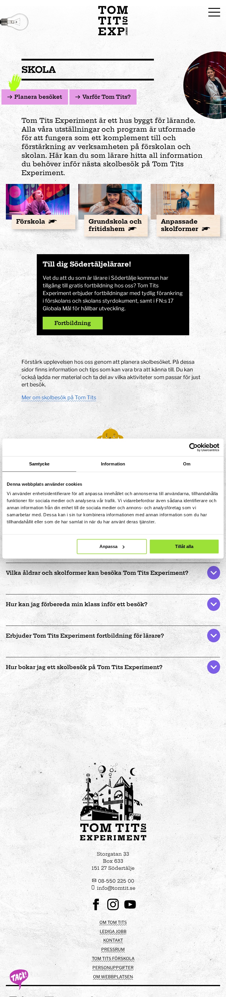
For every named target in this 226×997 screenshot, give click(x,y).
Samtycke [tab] (39, 463)
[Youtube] (130, 909)
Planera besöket (38, 96)
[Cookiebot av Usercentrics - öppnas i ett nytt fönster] (193, 447)
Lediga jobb (113, 931)
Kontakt (113, 940)
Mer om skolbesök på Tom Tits (58, 397)
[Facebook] (96, 909)
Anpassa (108, 546)
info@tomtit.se (115, 888)
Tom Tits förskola (113, 958)
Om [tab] (186, 463)
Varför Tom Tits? (106, 96)
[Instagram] (113, 909)
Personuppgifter (113, 967)
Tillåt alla (184, 546)
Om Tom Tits (113, 922)
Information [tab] (113, 463)
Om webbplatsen (113, 976)
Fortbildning (72, 323)
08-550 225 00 (115, 881)
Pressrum (113, 949)
